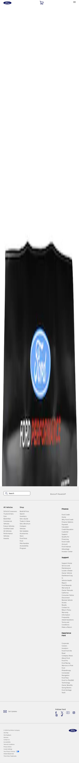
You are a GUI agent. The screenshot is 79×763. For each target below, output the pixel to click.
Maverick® (62, 494)
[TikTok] (62, 715)
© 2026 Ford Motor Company (12, 730)
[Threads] (56, 715)
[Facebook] (56, 712)
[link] (6, 732)
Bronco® (53, 494)
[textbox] (16, 493)
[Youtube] (68, 712)
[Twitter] (62, 712)
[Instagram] (74, 712)
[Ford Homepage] (73, 730)
